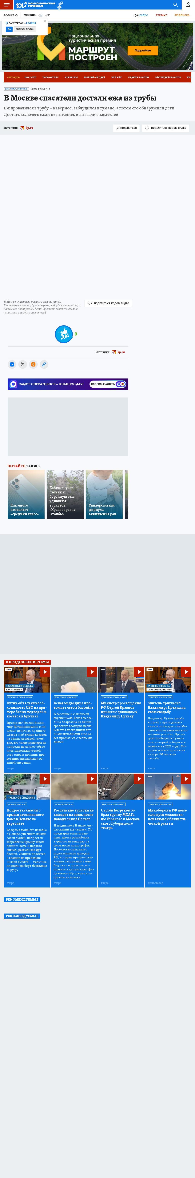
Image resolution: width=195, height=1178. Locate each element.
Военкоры (71, 77)
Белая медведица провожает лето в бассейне (74, 705)
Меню (6, 5)
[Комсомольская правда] (35, 4)
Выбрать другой (25, 29)
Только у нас (50, 77)
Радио (143, 15)
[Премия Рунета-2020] (59, 5)
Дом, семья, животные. (16, 89)
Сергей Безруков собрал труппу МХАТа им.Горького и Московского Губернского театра (120, 819)
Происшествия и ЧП (17, 804)
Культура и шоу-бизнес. (113, 804)
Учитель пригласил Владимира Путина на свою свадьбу (166, 707)
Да (9, 29)
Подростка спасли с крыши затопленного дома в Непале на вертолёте (25, 817)
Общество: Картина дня (160, 697)
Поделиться (128, 128)
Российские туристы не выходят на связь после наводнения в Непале (74, 814)
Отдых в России (138, 77)
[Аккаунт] (188, 5)
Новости (30, 77)
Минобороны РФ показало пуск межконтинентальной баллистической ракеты (167, 817)
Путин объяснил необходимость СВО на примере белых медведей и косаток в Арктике (27, 709)
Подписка (182, 15)
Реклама (161, 15)
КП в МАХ (116, 77)
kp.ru (29, 128)
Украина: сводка (94, 77)
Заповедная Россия (168, 77)
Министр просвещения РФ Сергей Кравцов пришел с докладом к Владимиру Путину (121, 709)
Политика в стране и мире (20, 697)
